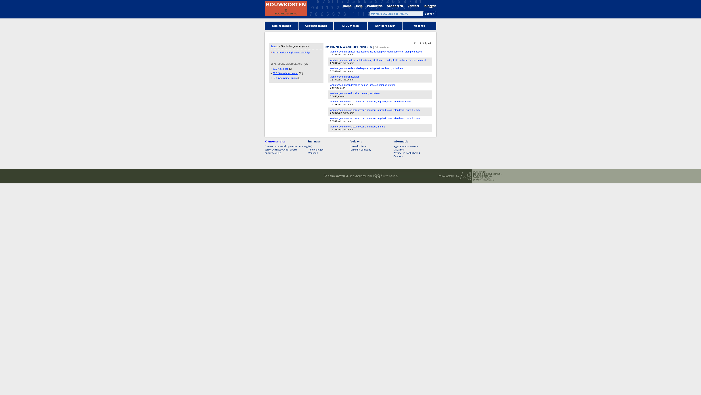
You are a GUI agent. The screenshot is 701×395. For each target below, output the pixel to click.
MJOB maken (350, 25)
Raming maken (281, 25)
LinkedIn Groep (358, 146)
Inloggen (430, 6)
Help (359, 6)
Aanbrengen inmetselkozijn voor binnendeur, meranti (357, 126)
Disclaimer (399, 149)
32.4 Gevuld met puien (285, 78)
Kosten (274, 46)
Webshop (419, 25)
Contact (413, 6)
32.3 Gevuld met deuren (285, 73)
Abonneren (395, 6)
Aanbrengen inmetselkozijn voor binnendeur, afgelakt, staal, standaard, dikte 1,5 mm (375, 118)
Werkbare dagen (385, 25)
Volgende (427, 43)
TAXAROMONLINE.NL (481, 178)
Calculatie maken (316, 25)
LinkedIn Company (360, 149)
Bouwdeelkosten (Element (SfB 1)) (291, 52)
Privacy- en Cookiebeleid (406, 153)
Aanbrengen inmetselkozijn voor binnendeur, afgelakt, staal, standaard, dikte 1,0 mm (375, 110)
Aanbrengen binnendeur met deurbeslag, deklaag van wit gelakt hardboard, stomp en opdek (378, 60)
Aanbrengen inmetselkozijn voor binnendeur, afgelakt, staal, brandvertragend (370, 101)
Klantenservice (275, 141)
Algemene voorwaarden (406, 146)
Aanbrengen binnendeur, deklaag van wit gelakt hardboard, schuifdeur (366, 68)
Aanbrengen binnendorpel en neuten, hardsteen (355, 93)
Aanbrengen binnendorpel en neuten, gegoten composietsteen (362, 85)
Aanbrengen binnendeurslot (344, 76)
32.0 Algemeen (280, 68)
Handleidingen (315, 149)
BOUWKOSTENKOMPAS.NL (483, 180)
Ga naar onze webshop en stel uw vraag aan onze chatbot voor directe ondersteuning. (286, 150)
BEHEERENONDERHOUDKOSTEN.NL (487, 174)
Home (347, 6)
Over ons (398, 156)
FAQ (310, 146)
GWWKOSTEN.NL (479, 172)
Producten (374, 6)
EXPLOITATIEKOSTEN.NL (482, 176)
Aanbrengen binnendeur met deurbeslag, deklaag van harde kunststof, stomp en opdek (376, 51)
